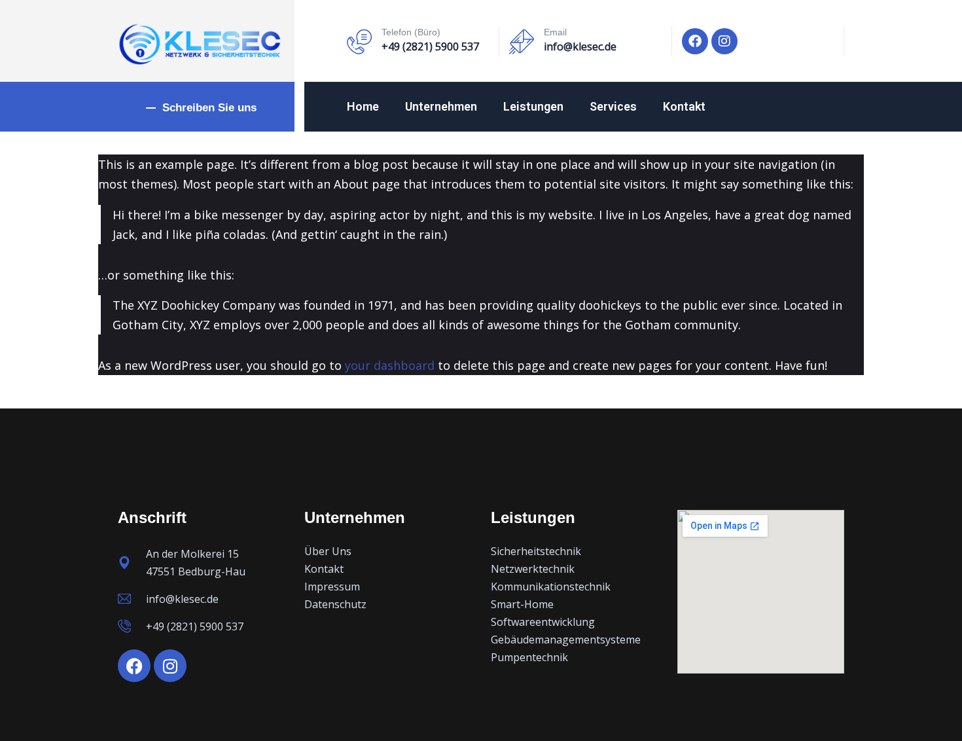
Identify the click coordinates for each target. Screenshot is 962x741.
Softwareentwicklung (543, 622)
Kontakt (684, 106)
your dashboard (390, 365)
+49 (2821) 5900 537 (430, 46)
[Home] (199, 44)
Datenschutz (335, 604)
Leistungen (533, 106)
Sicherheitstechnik (536, 551)
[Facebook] (695, 41)
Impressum (332, 586)
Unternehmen (441, 106)
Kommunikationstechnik (551, 586)
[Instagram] (724, 41)
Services (613, 106)
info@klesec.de (580, 46)
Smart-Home (522, 604)
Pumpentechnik (529, 657)
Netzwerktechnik (533, 569)
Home (363, 106)
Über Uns (327, 551)
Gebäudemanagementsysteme (566, 639)
